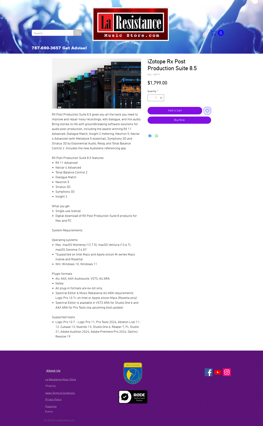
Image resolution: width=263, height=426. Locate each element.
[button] (217, 33)
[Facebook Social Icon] (209, 372)
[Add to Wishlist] (207, 110)
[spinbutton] (156, 98)
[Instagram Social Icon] (227, 372)
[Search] (78, 33)
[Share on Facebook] (150, 136)
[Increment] (161, 98)
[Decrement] (150, 98)
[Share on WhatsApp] (157, 136)
